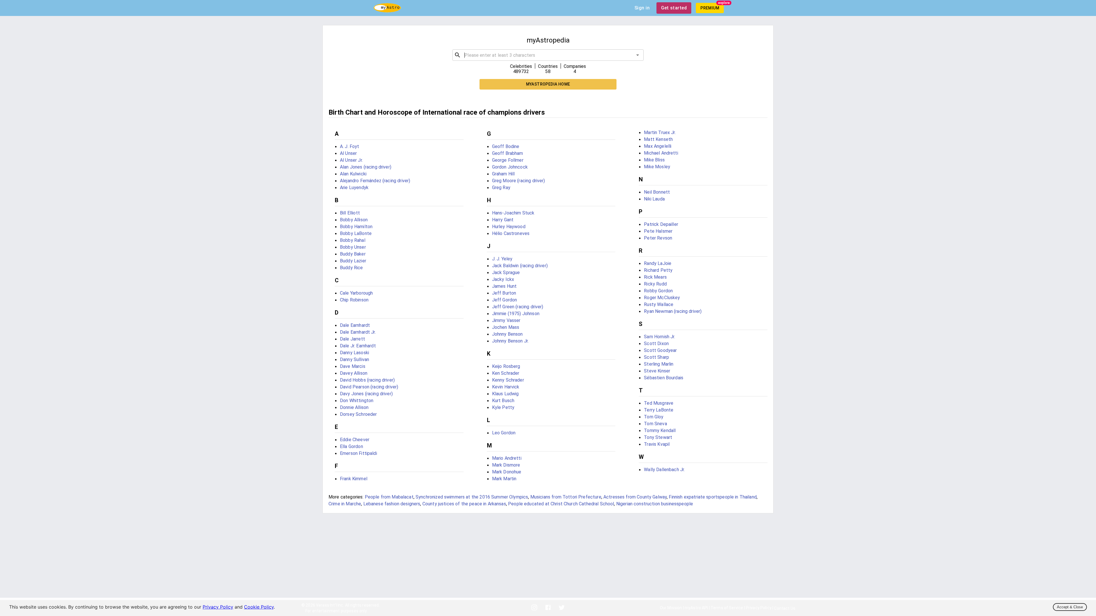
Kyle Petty (503, 407)
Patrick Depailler (661, 224)
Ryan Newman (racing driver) (673, 311)
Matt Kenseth (658, 139)
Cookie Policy (259, 607)
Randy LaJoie (657, 263)
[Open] (638, 55)
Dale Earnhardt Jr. (358, 332)
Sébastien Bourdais (663, 377)
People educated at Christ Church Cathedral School (561, 503)
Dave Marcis (352, 366)
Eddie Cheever (354, 439)
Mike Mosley (657, 166)
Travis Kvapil (657, 444)
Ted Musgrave (658, 403)
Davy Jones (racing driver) (366, 393)
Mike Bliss (654, 160)
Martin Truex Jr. (660, 132)
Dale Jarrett (352, 339)
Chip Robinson (354, 300)
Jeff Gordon (504, 300)
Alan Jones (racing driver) (365, 167)
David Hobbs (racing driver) (367, 380)
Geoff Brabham (507, 153)
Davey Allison (353, 373)
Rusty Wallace (658, 304)
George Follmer (507, 160)
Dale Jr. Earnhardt (358, 345)
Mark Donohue (506, 472)
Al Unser (348, 153)
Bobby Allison (354, 219)
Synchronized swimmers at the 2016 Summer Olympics (472, 497)
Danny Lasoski (354, 352)
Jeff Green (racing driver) (517, 306)
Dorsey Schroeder (358, 414)
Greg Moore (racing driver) (518, 180)
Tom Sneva (655, 423)
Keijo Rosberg (506, 366)
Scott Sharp (656, 357)
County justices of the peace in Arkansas (464, 503)
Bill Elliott (350, 213)
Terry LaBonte (658, 410)
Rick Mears (655, 277)
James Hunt (504, 286)
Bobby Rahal (352, 240)
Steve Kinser (657, 371)
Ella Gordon (351, 446)
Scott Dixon (656, 343)
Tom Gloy (653, 417)
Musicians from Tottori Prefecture (565, 497)
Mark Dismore (506, 465)
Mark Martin (504, 478)
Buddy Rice (351, 267)
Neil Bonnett (657, 192)
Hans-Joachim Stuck (513, 213)
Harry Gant (503, 219)
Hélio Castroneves (511, 233)
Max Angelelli (657, 146)
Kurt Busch (503, 400)
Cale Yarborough (356, 293)
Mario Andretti (506, 458)
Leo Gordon (504, 432)
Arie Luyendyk (354, 187)
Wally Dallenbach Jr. (664, 469)
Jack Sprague (506, 272)
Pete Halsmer (658, 231)
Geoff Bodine (505, 146)
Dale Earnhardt (355, 325)
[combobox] (548, 55)
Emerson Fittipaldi (358, 453)
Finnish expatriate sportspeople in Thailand (712, 497)
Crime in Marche (345, 503)
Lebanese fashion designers (391, 503)
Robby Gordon (658, 290)
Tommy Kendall (660, 430)
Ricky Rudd (655, 284)
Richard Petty (658, 270)
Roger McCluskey (662, 297)
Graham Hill (503, 174)
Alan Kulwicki (353, 174)
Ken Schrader (505, 373)
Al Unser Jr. (351, 160)
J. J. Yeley (502, 259)
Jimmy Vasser (506, 320)
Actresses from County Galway (635, 497)
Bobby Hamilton (356, 226)
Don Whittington (356, 400)
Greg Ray (501, 187)
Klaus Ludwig (505, 393)
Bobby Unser (353, 247)
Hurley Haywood (508, 226)
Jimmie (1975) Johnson (515, 313)
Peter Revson (658, 238)
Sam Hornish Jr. (659, 336)
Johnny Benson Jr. (510, 341)
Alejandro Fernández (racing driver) (375, 180)
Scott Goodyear (660, 350)
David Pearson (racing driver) (369, 387)
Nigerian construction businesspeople (654, 503)
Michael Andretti (661, 153)
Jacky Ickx (503, 279)
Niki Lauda (654, 199)
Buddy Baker (353, 254)
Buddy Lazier (353, 261)
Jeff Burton (504, 293)
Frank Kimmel (353, 478)
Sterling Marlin (658, 364)
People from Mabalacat (389, 497)
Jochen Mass (505, 327)
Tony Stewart (658, 437)
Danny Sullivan (354, 359)
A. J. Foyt (349, 146)
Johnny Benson (507, 334)
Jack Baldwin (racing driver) (520, 265)
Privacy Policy (218, 607)
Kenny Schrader (508, 380)
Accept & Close (1070, 607)
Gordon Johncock (510, 167)
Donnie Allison (354, 407)
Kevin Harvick (505, 387)
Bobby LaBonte (356, 233)
